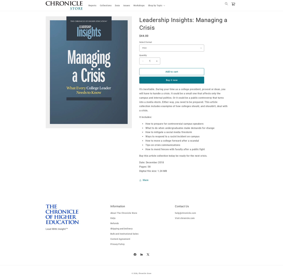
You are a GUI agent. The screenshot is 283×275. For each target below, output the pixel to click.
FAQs (113, 218)
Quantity (143, 55)
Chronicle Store (145, 273)
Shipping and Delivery (121, 228)
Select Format (145, 42)
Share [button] (146, 180)
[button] (156, 5)
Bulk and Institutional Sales (124, 234)
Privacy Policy (117, 244)
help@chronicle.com (185, 213)
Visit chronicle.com (185, 218)
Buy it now (172, 80)
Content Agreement (120, 239)
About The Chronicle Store (123, 213)
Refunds (114, 223)
